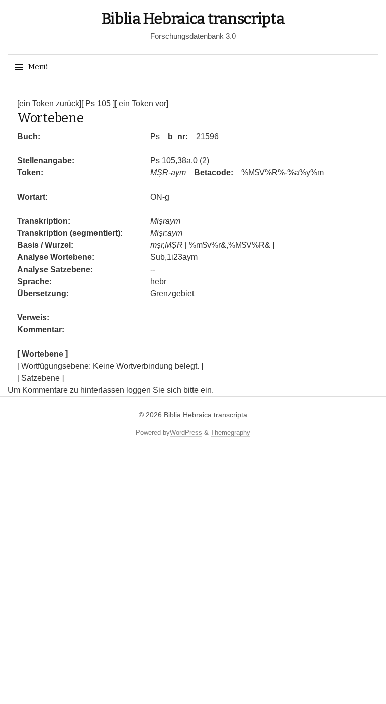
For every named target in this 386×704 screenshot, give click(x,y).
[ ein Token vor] (141, 103)
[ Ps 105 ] (98, 103)
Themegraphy (230, 432)
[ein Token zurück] (49, 103)
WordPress (186, 432)
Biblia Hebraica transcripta (193, 19)
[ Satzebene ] (40, 378)
